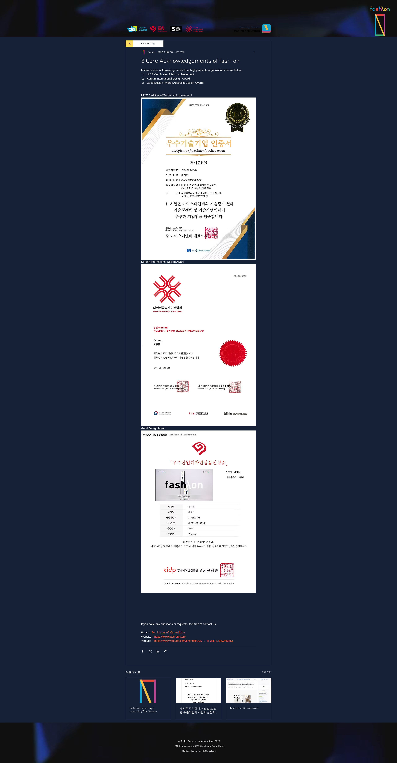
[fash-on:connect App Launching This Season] (148, 690)
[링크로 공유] (165, 651)
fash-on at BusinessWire (244, 708)
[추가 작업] (254, 52)
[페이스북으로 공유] (142, 651)
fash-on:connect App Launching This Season (143, 710)
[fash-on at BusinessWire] (248, 690)
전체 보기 (266, 672)
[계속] (130, 43)
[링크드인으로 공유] (157, 651)
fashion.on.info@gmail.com (203, 751)
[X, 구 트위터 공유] (150, 651)
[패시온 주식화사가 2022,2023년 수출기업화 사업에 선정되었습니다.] (198, 690)
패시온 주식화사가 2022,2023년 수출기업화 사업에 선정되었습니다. (198, 710)
